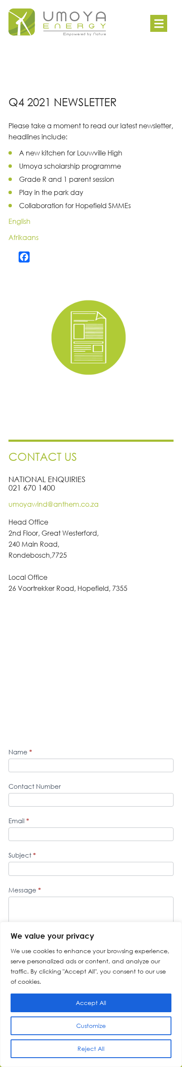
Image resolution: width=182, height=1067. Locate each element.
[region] (91, 994)
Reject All (91, 1048)
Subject (22, 855)
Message (24, 890)
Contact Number (34, 786)
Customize (91, 1026)
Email (18, 820)
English (19, 221)
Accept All (91, 1003)
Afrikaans (23, 237)
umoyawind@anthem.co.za (53, 504)
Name (20, 752)
